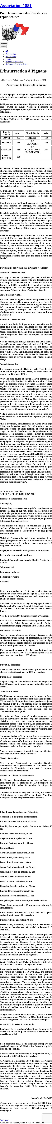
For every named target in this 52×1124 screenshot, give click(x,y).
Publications (11, 56)
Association (11, 54)
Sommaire (4, 1120)
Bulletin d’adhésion (14, 61)
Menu (3, 47)
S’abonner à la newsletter (17, 64)
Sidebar (4, 44)
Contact (9, 59)
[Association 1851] (15, 41)
